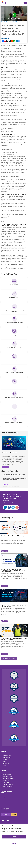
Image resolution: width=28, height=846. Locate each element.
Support (4, 765)
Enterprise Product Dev (7, 786)
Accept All (14, 836)
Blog (3, 797)
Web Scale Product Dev (7, 784)
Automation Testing (7, 776)
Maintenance (5, 763)
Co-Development (6, 755)
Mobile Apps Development (8, 778)
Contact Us (5, 801)
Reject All (14, 843)
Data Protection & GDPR (7, 805)
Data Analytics (5, 780)
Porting (4, 761)
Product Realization (6, 757)
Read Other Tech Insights (8, 658)
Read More (5, 467)
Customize (14, 840)
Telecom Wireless (6, 774)
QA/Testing (5, 759)
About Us (4, 795)
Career (4, 799)
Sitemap (4, 803)
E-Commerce (5, 782)
